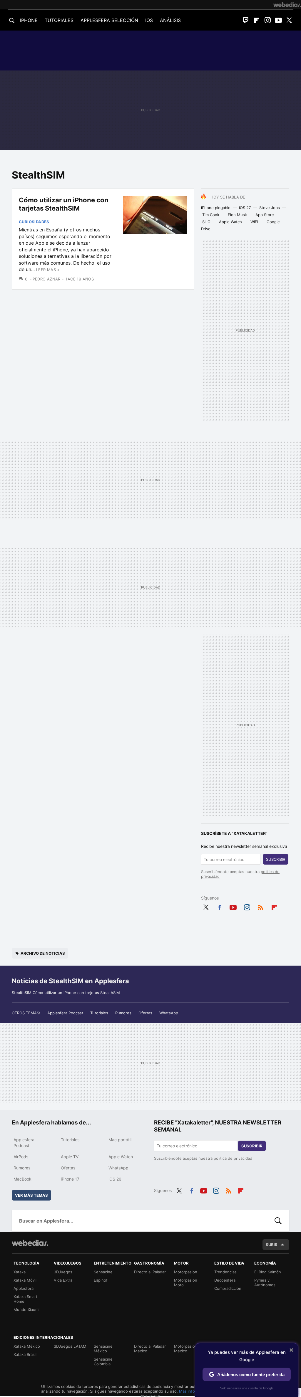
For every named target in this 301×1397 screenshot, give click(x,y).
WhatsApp (168, 1013)
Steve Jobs (269, 207)
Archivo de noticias (43, 953)
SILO (206, 221)
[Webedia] (287, 4)
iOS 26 (114, 1178)
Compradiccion (227, 1288)
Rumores (123, 1013)
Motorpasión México (185, 1348)
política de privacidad (233, 1158)
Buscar (278, 1221)
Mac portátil (119, 1139)
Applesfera (24, 1288)
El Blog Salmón (267, 1272)
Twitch (245, 20)
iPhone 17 (70, 1178)
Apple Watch (230, 221)
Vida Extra (63, 1280)
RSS (260, 906)
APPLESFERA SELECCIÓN (109, 20)
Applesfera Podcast (65, 1013)
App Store (264, 214)
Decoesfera (224, 1280)
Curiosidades (34, 221)
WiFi (254, 221)
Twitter (289, 20)
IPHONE (29, 20)
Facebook (219, 906)
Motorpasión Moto (185, 1282)
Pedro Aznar (47, 279)
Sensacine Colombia (103, 1361)
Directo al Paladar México (150, 1348)
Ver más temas (31, 1195)
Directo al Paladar (150, 1272)
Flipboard (256, 20)
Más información (194, 1391)
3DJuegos (63, 1272)
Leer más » (47, 269)
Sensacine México (103, 1348)
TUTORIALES (59, 20)
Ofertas (145, 1013)
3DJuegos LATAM (70, 1346)
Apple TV (69, 1156)
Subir (271, 1244)
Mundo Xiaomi (26, 1309)
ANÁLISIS (170, 20)
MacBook (22, 1178)
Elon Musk (237, 214)
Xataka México (27, 1346)
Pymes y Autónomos (264, 1282)
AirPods (21, 1156)
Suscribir (275, 859)
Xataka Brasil (25, 1354)
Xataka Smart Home (25, 1299)
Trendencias (225, 1272)
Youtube (278, 20)
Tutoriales (99, 1013)
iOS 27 (245, 207)
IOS (149, 20)
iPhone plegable (215, 207)
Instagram (267, 20)
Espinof (101, 1280)
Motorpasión (185, 1272)
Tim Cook (210, 214)
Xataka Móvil (25, 1280)
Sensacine (103, 1272)
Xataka (20, 1272)
